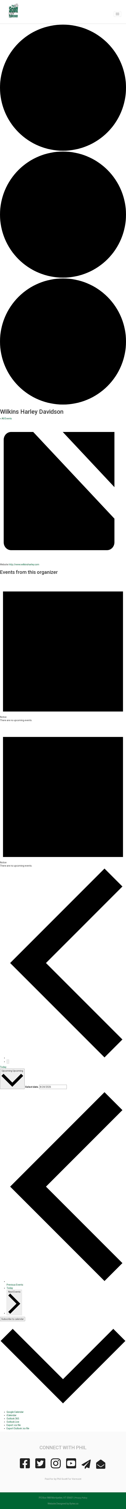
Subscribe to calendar (12, 1319)
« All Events (6, 418)
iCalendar (11, 1415)
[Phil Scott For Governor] (14, 12)
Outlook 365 (13, 1418)
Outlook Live (13, 1422)
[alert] (63, 649)
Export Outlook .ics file (18, 1428)
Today (3, 1067)
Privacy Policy (81, 1498)
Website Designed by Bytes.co (63, 1503)
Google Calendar (15, 1412)
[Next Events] (8, 1061)
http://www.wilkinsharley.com (24, 564)
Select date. (32, 1087)
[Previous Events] (66, 1058)
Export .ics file (14, 1425)
